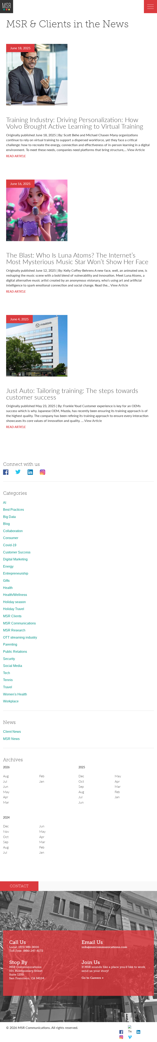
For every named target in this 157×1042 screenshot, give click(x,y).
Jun (5, 786)
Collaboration (13, 531)
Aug (6, 776)
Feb (41, 776)
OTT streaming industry (20, 637)
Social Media (12, 666)
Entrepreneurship (15, 573)
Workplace (11, 701)
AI (4, 502)
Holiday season (14, 602)
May (6, 791)
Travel (7, 687)
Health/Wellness (15, 595)
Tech (6, 673)
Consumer (10, 538)
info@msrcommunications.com (104, 947)
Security (9, 659)
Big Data (9, 517)
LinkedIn (30, 472)
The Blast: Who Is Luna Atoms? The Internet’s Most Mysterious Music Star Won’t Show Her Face (77, 258)
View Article (136, 149)
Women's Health (15, 694)
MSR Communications (19, 623)
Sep (81, 786)
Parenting (10, 644)
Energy (8, 566)
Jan (41, 781)
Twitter (18, 472)
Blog (6, 524)
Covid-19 (9, 545)
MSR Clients (12, 616)
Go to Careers (91, 978)
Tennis (8, 680)
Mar (6, 802)
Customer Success (16, 552)
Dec (81, 776)
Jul (5, 781)
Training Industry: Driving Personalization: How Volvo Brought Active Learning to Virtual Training (74, 123)
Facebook (5, 472)
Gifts (6, 580)
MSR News (11, 739)
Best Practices (13, 509)
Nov (6, 831)
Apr (5, 797)
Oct (81, 781)
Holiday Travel (13, 609)
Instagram (42, 472)
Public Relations (15, 651)
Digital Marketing (15, 559)
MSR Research (14, 630)
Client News (12, 731)
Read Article (16, 156)
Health (8, 588)
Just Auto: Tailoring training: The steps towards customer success (72, 394)
